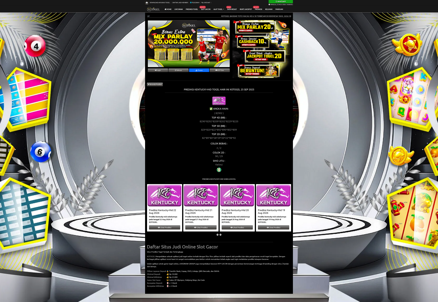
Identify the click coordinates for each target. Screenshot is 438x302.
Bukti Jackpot (246, 9)
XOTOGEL (151, 256)
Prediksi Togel (192, 9)
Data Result (232, 9)
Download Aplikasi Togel (159, 2)
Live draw (179, 9)
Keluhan (268, 9)
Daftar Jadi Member (180, 2)
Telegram (195, 2)
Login (158, 70)
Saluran (179, 70)
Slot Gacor (205, 9)
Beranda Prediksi (155, 84)
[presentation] (217, 234)
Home (168, 9)
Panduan (279, 9)
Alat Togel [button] (218, 9)
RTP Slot (220, 70)
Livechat (206, 2)
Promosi (258, 9)
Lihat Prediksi (165, 227)
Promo (200, 70)
